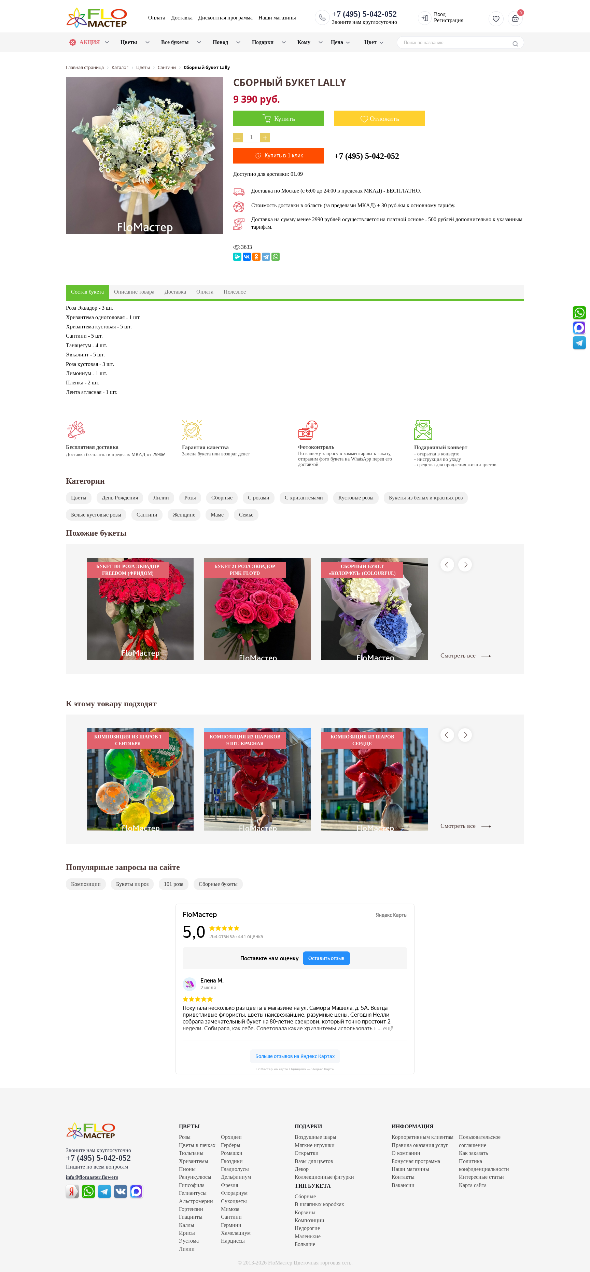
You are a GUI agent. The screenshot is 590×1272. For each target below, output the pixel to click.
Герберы (230, 1145)
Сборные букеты (218, 884)
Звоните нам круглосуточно (364, 17)
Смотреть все (458, 655)
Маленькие (308, 1236)
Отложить (384, 118)
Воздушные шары (315, 1137)
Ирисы (187, 1233)
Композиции (86, 884)
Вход (440, 14)
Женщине (184, 515)
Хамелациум (236, 1233)
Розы (190, 497)
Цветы (78, 497)
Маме (217, 515)
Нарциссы (233, 1241)
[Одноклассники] (256, 257)
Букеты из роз (132, 884)
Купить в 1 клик (284, 155)
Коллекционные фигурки (324, 1177)
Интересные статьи (481, 1177)
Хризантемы (193, 1161)
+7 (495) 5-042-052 (366, 156)
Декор (302, 1169)
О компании (406, 1153)
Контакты (403, 1177)
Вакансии (403, 1185)
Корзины (305, 1212)
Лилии (161, 497)
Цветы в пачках (197, 1145)
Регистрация (448, 20)
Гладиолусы (235, 1169)
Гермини (231, 1225)
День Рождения (120, 497)
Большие (305, 1244)
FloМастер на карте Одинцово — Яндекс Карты (295, 1069)
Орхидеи (231, 1137)
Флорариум (234, 1193)
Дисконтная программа (225, 17)
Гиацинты (190, 1217)
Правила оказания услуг (420, 1145)
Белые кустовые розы (96, 515)
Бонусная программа (416, 1161)
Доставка (182, 17)
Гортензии (191, 1209)
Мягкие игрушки (315, 1145)
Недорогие (307, 1228)
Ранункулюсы (195, 1177)
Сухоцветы (234, 1201)
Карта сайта (473, 1185)
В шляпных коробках (319, 1204)
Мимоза (230, 1209)
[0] (514, 18)
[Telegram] (266, 257)
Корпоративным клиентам (422, 1137)
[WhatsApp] (275, 257)
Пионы (187, 1169)
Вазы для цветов (314, 1161)
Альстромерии (196, 1201)
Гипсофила (192, 1185)
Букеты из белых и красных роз (426, 497)
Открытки (307, 1153)
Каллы (186, 1225)
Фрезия (229, 1185)
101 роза (173, 884)
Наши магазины (277, 17)
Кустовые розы (356, 497)
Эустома (189, 1241)
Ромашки (231, 1153)
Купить (283, 118)
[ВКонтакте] (247, 257)
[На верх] (105, 1131)
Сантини (147, 515)
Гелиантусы (193, 1193)
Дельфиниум (236, 1177)
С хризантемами (304, 497)
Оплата (156, 17)
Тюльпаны (191, 1153)
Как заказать (473, 1153)
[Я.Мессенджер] (237, 257)
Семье (246, 515)
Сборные (222, 497)
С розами (258, 497)
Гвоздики (232, 1161)
